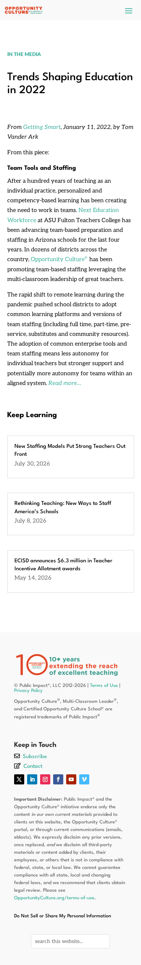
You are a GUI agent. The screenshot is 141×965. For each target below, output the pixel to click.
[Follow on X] (19, 779)
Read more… (64, 383)
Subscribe (35, 757)
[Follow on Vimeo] (84, 779)
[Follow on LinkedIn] (32, 779)
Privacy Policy (28, 690)
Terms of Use (104, 685)
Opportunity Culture (59, 259)
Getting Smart (42, 127)
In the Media (24, 54)
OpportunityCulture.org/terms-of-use (54, 898)
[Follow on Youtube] (71, 779)
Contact (33, 766)
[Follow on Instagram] (45, 779)
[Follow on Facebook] (58, 779)
